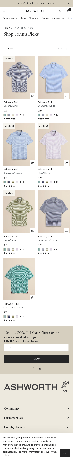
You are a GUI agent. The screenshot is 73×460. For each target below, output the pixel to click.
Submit (36, 359)
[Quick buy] (32, 96)
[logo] (36, 387)
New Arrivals (10, 18)
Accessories (58, 18)
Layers (45, 18)
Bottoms (33, 18)
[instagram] (40, 368)
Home (6, 28)
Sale (70, 18)
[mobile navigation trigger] (4, 11)
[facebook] (33, 368)
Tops (23, 18)
